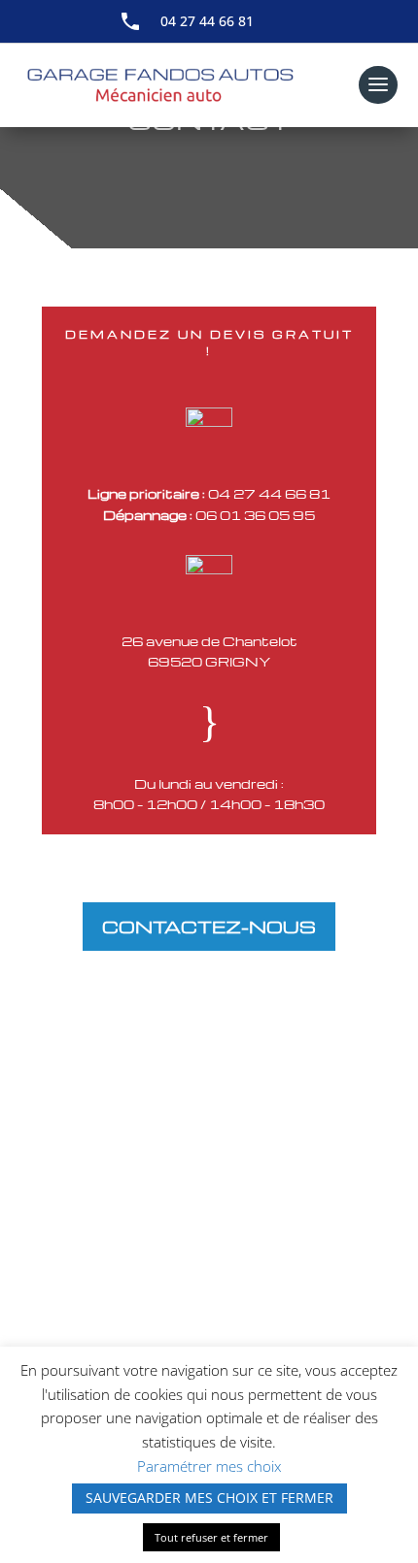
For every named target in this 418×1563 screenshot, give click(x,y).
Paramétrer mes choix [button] (209, 1466)
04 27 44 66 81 (207, 21)
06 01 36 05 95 (255, 514)
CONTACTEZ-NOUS (209, 926)
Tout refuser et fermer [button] (211, 1537)
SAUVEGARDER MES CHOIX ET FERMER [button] (209, 1497)
